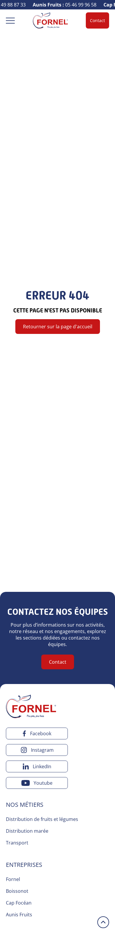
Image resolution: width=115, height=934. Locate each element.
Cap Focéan (19, 903)
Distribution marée (27, 831)
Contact (97, 20)
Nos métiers (24, 805)
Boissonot (17, 891)
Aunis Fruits (19, 914)
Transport (17, 842)
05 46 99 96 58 (63, 4)
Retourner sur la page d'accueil (57, 326)
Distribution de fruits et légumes (42, 819)
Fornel (13, 879)
